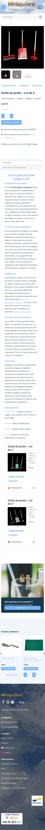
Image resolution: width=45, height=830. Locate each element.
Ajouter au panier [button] (8, 668)
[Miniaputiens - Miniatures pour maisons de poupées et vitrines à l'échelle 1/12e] (21, 4)
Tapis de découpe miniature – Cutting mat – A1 (33, 660)
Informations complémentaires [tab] (14, 167)
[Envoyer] (40, 17)
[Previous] (5, 47)
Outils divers (37, 86)
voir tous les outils (23, 312)
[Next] (40, 47)
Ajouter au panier (11, 122)
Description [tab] (7, 162)
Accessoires (24, 86)
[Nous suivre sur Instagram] (7, 702)
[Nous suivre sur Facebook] (3, 702)
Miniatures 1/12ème (9, 86)
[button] (4, 7)
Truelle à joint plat (7, 658)
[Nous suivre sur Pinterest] (12, 702)
